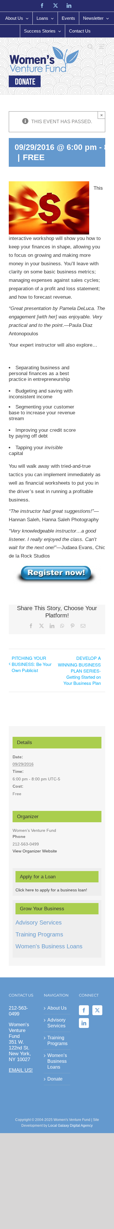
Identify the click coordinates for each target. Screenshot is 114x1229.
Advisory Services (38, 922)
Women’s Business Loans (57, 1061)
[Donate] (25, 81)
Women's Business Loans (48, 946)
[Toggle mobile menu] (102, 47)
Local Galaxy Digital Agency (70, 1126)
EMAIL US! (21, 1070)
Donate (55, 1078)
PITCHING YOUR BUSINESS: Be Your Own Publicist (31, 664)
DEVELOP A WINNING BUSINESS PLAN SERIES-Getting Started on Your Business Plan (79, 670)
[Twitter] (97, 1010)
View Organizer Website (35, 851)
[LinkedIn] (84, 1023)
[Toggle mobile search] (90, 47)
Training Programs (39, 934)
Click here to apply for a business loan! (51, 890)
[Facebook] (84, 1010)
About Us (57, 1008)
